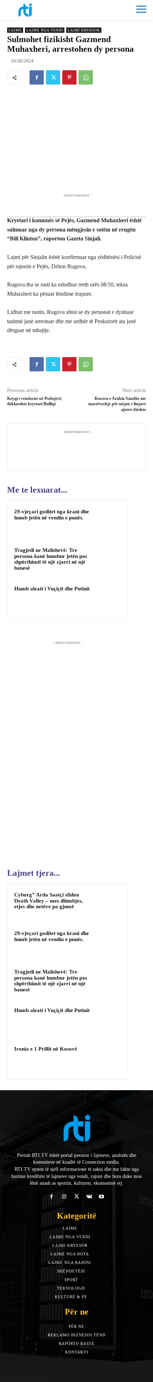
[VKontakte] (89, 1196)
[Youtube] (101, 1196)
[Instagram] (63, 1196)
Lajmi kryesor (84, 30)
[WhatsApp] (86, 77)
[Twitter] (53, 77)
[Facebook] (37, 77)
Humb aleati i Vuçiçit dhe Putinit (52, 588)
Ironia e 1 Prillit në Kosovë (45, 1049)
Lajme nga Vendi (44, 30)
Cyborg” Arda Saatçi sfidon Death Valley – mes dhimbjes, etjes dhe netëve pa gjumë (48, 900)
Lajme (15, 30)
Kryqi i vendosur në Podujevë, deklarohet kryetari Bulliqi (34, 401)
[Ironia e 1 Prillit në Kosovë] (107, 1058)
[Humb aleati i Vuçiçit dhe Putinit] (107, 598)
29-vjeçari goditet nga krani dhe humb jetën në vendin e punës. (51, 514)
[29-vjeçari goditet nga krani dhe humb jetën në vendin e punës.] (107, 521)
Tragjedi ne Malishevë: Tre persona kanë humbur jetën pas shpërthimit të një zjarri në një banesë (50, 559)
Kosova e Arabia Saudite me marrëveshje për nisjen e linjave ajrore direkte (117, 404)
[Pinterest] (69, 77)
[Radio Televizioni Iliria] (41, 10)
